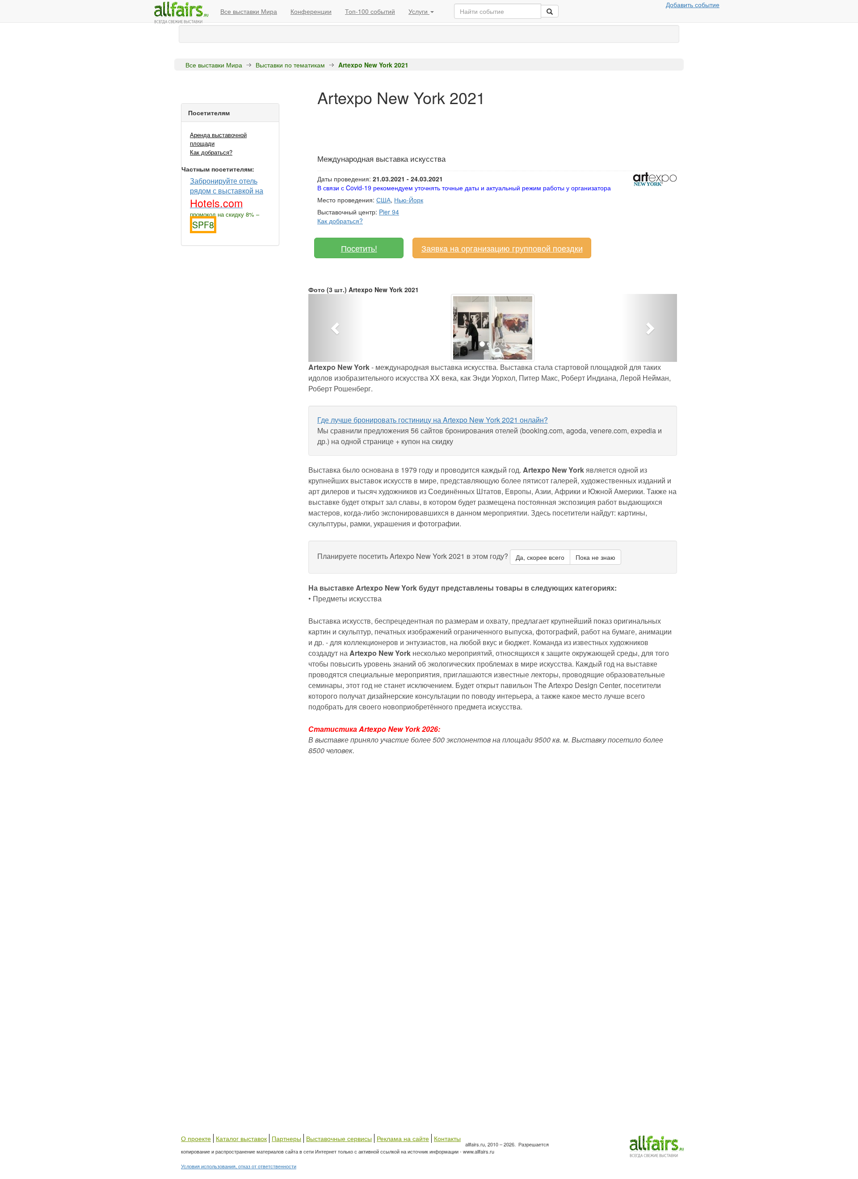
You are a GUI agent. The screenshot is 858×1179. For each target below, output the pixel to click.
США (383, 199)
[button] (336, 328)
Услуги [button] (418, 11)
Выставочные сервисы (339, 1138)
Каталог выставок (241, 1138)
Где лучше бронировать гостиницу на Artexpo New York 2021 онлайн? (432, 420)
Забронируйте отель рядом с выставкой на (226, 192)
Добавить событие (692, 4)
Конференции (311, 11)
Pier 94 (389, 211)
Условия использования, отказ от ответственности (238, 1166)
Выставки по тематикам (290, 64)
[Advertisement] (480, 126)
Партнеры (286, 1138)
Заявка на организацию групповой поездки (502, 248)
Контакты (447, 1138)
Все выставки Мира (248, 11)
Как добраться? (211, 152)
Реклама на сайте (403, 1138)
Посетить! (359, 248)
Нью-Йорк (408, 199)
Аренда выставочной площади (218, 138)
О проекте (196, 1138)
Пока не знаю (595, 557)
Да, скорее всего (540, 557)
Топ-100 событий (370, 11)
